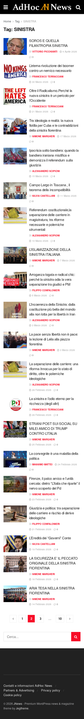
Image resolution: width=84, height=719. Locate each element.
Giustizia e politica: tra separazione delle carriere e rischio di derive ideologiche (54, 512)
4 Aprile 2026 (69, 51)
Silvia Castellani (43, 195)
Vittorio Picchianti (44, 51)
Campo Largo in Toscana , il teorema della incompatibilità (49, 187)
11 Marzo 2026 (68, 195)
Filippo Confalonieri (46, 290)
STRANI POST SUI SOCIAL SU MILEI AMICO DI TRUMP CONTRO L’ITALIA (53, 428)
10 (60, 618)
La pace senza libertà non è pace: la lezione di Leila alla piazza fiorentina (53, 339)
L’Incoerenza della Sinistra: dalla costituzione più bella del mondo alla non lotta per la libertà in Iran (52, 309)
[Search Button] (75, 636)
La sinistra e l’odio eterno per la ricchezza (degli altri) (51, 401)
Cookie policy (13, 695)
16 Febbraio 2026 (41, 579)
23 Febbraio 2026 (41, 499)
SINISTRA (29, 21)
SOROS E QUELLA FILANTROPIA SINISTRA (48, 43)
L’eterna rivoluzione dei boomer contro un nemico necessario (51, 68)
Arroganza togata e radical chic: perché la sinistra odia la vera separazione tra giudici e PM (52, 279)
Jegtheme (22, 708)
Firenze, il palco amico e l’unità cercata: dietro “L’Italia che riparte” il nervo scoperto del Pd (54, 483)
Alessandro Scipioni (46, 171)
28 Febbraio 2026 (41, 390)
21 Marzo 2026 (39, 111)
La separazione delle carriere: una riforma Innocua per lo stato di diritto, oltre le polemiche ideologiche (53, 371)
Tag (17, 21)
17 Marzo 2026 (67, 136)
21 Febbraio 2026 (41, 529)
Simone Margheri (43, 136)
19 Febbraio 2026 (41, 549)
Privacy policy (50, 690)
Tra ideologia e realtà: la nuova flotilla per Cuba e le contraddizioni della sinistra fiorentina (53, 125)
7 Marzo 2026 (67, 260)
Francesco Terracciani (47, 76)
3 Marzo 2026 (39, 325)
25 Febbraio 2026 (41, 444)
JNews (18, 703)
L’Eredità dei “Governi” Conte (50, 537)
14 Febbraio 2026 (41, 604)
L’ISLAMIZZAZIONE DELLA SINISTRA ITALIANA (49, 252)
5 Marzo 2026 (39, 295)
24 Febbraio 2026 (67, 464)
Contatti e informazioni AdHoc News (28, 685)
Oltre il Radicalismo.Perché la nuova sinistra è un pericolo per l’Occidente (51, 95)
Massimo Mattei (42, 464)
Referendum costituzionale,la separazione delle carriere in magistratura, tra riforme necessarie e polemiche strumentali (50, 219)
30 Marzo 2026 (39, 82)
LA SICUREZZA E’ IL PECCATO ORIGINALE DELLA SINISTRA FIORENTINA (53, 563)
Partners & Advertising (19, 690)
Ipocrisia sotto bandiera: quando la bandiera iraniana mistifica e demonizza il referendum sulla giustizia (54, 157)
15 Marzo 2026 (39, 176)
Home (7, 21)
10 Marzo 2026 (39, 240)
